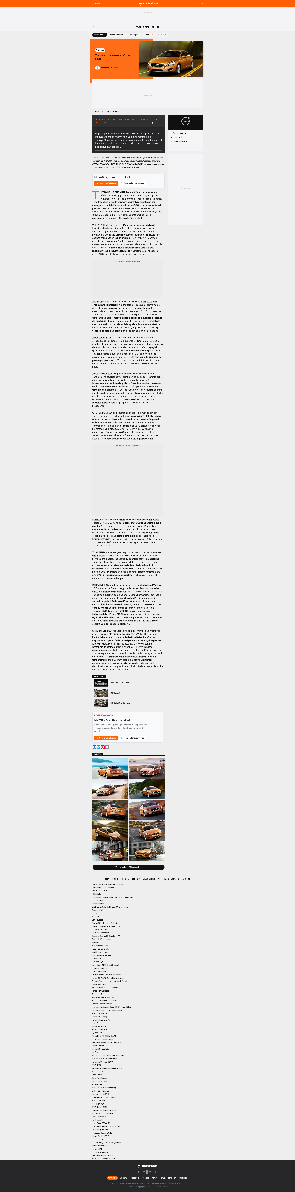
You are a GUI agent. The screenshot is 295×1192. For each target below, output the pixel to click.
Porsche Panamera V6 (101, 1020)
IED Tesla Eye (97, 962)
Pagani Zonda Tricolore (101, 949)
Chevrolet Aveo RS (99, 1117)
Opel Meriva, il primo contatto (103, 1097)
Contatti (145, 1178)
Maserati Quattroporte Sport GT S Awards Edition (111, 1007)
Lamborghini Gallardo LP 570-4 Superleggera (110, 907)
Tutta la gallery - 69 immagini (127, 867)
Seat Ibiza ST (97, 1075)
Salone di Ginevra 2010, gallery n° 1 (106, 936)
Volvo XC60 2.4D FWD (120, 703)
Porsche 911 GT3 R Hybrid (102, 1039)
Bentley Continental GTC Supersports (107, 1010)
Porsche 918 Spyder (100, 929)
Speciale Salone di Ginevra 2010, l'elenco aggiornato (113, 897)
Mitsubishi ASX (98, 1104)
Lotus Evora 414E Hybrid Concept (105, 965)
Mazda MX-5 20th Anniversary (104, 1088)
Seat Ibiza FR (97, 1071)
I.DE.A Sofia (96, 894)
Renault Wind (97, 1084)
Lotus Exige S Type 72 (101, 1123)
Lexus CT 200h (98, 959)
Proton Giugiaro (98, 1046)
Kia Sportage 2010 (99, 1081)
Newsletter (112, 1178)
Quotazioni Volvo (180, 141)
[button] (138, 1172)
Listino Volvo (178, 137)
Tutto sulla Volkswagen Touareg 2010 (107, 1042)
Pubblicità (183, 1178)
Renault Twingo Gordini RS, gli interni (106, 1143)
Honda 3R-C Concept (100, 991)
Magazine (105, 111)
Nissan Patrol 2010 (99, 1030)
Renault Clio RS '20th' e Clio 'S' (104, 1036)
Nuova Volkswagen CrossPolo (104, 1000)
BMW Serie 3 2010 (99, 1107)
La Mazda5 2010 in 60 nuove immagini (107, 884)
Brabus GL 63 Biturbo (100, 1091)
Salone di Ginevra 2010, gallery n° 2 (106, 926)
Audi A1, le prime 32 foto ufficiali (105, 1059)
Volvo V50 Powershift (119, 683)
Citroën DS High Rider (100, 1049)
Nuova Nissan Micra (100, 946)
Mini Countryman (98, 1101)
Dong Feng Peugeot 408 (102, 1078)
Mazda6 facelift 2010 (100, 1094)
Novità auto (98, 35)
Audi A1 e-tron (97, 900)
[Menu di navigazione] (95, 3)
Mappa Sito (135, 1178)
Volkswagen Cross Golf (101, 955)
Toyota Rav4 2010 (99, 1026)
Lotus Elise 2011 (99, 1023)
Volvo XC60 (115, 693)
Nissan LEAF (97, 1149)
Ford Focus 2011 (99, 1120)
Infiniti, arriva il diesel (100, 952)
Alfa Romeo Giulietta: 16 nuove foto (106, 1126)
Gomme (161, 35)
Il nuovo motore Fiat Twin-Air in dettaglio (108, 975)
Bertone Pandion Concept (102, 1004)
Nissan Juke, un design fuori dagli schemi (108, 1055)
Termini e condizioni (168, 1178)
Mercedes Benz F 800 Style (103, 997)
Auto (97, 111)
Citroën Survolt (98, 904)
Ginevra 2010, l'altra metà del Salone (106, 923)
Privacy (154, 1178)
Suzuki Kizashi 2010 (100, 1152)
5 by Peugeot (97, 920)
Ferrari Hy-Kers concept (101, 939)
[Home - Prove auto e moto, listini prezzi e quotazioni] (149, 4)
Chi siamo (124, 1178)
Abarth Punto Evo (99, 971)
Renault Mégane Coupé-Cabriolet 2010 (107, 1068)
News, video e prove (181, 133)
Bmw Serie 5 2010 (99, 891)
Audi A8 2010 (97, 1139)
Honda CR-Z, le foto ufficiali (103, 1113)
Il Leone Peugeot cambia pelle (104, 1110)
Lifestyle (134, 35)
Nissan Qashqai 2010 (100, 1136)
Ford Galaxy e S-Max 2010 (102, 1130)
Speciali (148, 35)
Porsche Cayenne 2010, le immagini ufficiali (109, 981)
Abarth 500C (97, 994)
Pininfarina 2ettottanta (101, 933)
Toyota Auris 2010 (99, 1146)
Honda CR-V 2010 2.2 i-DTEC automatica (108, 978)
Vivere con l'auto (116, 35)
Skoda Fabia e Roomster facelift (105, 988)
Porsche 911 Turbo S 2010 (102, 1062)
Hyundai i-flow (97, 1033)
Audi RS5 (95, 913)
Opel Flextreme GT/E (100, 968)
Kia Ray (95, 1052)
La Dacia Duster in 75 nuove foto (105, 888)
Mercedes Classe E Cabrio (102, 1133)
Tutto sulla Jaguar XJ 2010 (102, 1155)
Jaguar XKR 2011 (99, 984)
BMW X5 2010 (97, 1065)
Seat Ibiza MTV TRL (100, 1013)
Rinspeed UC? (97, 910)
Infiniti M (95, 942)
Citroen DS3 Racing (99, 1017)
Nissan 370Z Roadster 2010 (103, 1159)
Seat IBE (95, 917)
